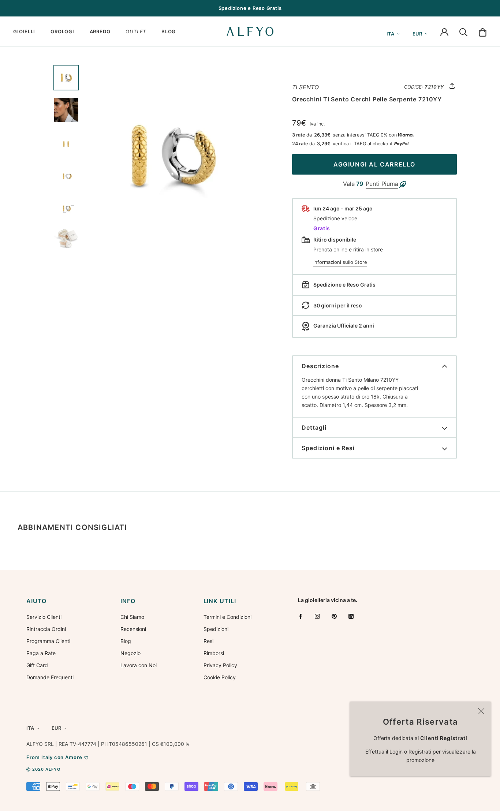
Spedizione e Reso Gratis (250, 8)
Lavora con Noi (138, 665)
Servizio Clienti (43, 617)
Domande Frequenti (50, 677)
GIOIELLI (24, 31)
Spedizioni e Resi (328, 448)
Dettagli (314, 427)
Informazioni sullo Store (340, 262)
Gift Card (37, 665)
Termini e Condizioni (227, 617)
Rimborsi (214, 653)
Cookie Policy (220, 677)
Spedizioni (216, 629)
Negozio (130, 653)
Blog (125, 641)
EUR (417, 34)
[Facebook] (300, 616)
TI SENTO (305, 87)
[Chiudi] (481, 711)
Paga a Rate (41, 653)
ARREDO (100, 31)
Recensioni (133, 629)
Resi (208, 641)
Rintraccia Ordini (46, 629)
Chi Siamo (132, 617)
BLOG (168, 31)
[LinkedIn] (351, 616)
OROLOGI (62, 31)
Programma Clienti (48, 641)
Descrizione (320, 366)
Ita (390, 34)
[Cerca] (463, 31)
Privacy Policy (220, 665)
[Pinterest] (334, 616)
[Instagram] (317, 616)
